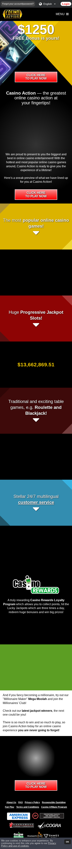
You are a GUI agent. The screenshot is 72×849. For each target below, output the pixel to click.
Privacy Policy (32, 802)
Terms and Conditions (27, 807)
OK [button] (67, 842)
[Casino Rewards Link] (18, 835)
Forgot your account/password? (18, 4)
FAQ (20, 802)
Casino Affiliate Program (54, 807)
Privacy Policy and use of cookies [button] (28, 844)
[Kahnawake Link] (22, 825)
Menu (60, 14)
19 (34, 815)
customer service (36, 502)
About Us (11, 802)
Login (66, 3)
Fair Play (9, 807)
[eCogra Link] (50, 825)
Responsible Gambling (54, 802)
